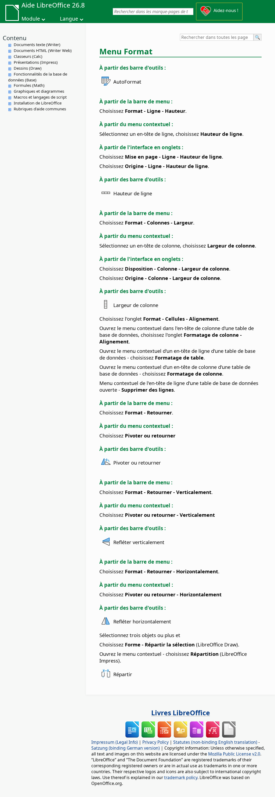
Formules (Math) (29, 85)
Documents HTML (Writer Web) (43, 50)
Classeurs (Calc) (28, 56)
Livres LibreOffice (180, 712)
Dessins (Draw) (28, 68)
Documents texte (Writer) (37, 44)
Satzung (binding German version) (125, 748)
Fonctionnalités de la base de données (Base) (37, 77)
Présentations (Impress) (36, 62)
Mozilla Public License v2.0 (234, 754)
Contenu (15, 38)
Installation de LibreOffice (37, 103)
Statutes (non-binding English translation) (215, 742)
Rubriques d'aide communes (40, 108)
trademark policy (180, 777)
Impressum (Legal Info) (114, 742)
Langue (69, 18)
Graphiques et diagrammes (39, 91)
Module (30, 18)
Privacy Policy (155, 742)
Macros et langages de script (40, 97)
